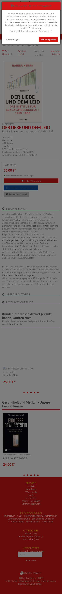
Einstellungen (12, 39)
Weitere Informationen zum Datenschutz (31, 31)
